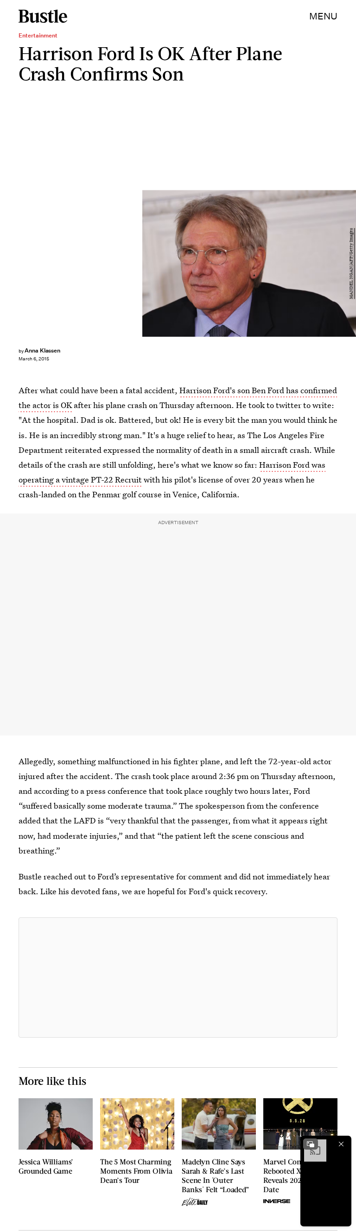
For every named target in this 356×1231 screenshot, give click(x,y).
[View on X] (178, 977)
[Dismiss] (341, 1144)
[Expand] (310, 1144)
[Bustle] (43, 16)
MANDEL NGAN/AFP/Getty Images (351, 263)
